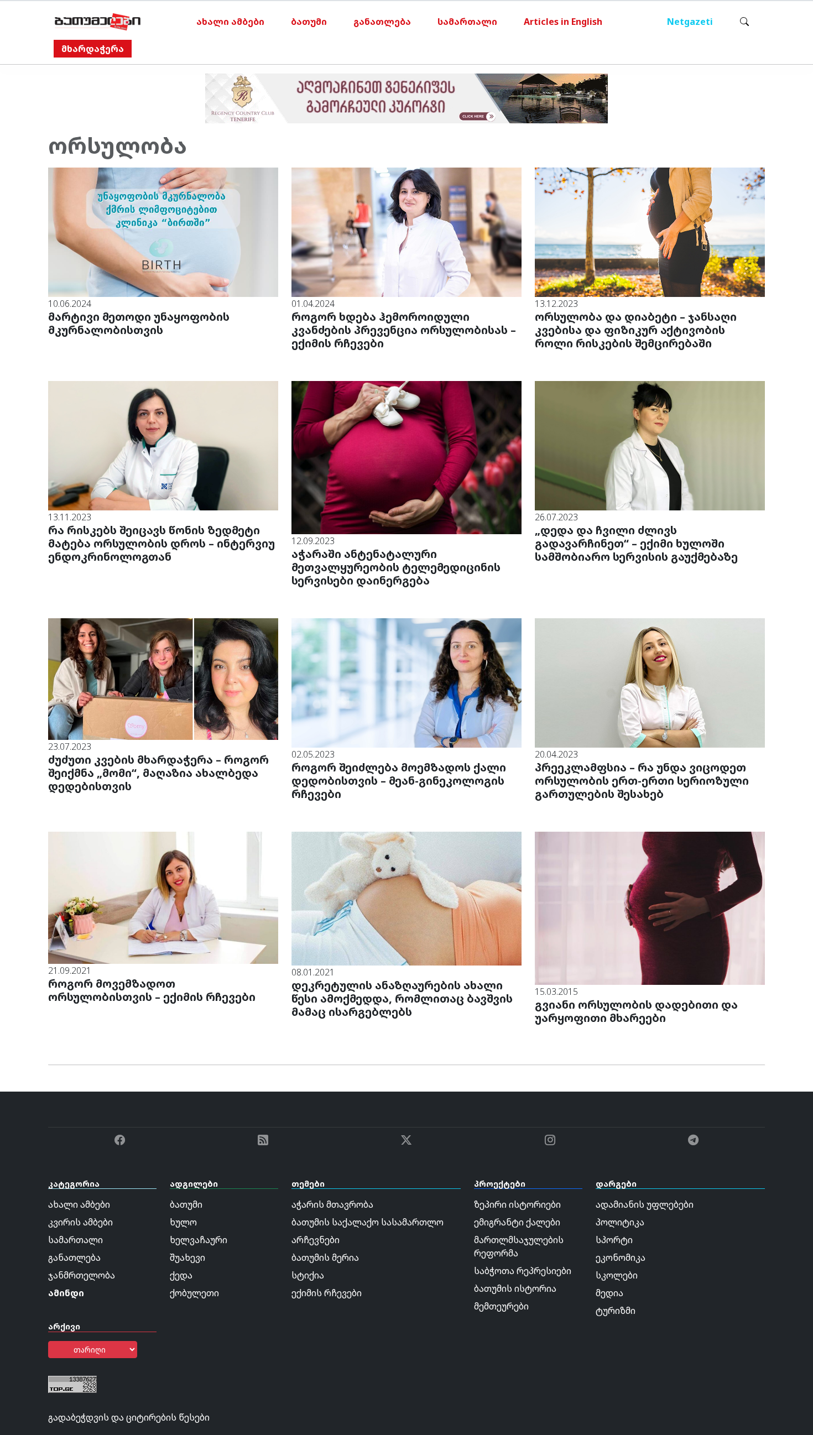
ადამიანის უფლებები (645, 1204)
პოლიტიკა (620, 1222)
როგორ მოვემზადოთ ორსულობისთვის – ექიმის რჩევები (152, 990)
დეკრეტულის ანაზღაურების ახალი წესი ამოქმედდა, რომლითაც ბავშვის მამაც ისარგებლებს (402, 998)
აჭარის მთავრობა (332, 1204)
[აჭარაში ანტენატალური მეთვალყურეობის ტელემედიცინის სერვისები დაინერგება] (406, 457)
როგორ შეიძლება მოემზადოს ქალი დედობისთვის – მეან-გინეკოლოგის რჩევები (398, 780)
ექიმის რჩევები (326, 1293)
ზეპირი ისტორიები (517, 1204)
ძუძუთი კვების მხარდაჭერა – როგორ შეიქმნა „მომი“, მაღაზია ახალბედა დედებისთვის (158, 773)
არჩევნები (315, 1240)
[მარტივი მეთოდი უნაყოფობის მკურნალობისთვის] (163, 231)
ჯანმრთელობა (81, 1275)
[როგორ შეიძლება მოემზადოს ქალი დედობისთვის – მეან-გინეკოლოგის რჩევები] (406, 682)
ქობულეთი (194, 1293)
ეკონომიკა (620, 1257)
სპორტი (614, 1240)
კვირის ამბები (80, 1222)
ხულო (183, 1222)
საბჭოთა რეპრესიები (522, 1271)
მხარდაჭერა (92, 49)
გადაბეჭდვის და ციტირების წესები (129, 1417)
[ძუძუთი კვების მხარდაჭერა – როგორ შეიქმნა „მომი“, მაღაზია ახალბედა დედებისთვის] (163, 678)
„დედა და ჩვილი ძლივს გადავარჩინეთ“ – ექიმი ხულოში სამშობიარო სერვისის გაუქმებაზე (636, 543)
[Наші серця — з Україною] (97, 21)
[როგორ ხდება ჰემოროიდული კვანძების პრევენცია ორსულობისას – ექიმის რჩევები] (406, 231)
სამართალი (467, 21)
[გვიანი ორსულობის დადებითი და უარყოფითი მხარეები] (650, 907)
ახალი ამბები (230, 21)
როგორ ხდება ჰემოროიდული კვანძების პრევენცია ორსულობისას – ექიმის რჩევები (403, 330)
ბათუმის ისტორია (515, 1288)
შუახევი (187, 1257)
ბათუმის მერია (325, 1257)
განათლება (382, 21)
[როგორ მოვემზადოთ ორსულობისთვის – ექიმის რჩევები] (163, 897)
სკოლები (617, 1275)
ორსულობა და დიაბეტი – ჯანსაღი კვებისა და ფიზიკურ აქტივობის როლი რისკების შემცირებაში (636, 330)
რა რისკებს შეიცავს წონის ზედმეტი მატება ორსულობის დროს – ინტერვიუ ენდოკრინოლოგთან (161, 543)
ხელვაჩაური (198, 1240)
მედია (609, 1293)
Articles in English (563, 21)
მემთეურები (501, 1306)
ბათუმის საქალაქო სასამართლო (367, 1222)
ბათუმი (309, 21)
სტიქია (307, 1275)
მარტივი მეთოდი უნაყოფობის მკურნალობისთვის (139, 323)
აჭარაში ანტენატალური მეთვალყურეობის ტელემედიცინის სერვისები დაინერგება (396, 567)
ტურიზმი (615, 1310)
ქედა (181, 1275)
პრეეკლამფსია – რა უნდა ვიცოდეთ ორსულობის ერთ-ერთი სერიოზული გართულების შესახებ (642, 780)
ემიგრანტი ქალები (517, 1222)
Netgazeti (690, 21)
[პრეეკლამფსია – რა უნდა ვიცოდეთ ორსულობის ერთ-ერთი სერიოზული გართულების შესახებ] (650, 682)
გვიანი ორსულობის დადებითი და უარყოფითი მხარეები (636, 1011)
